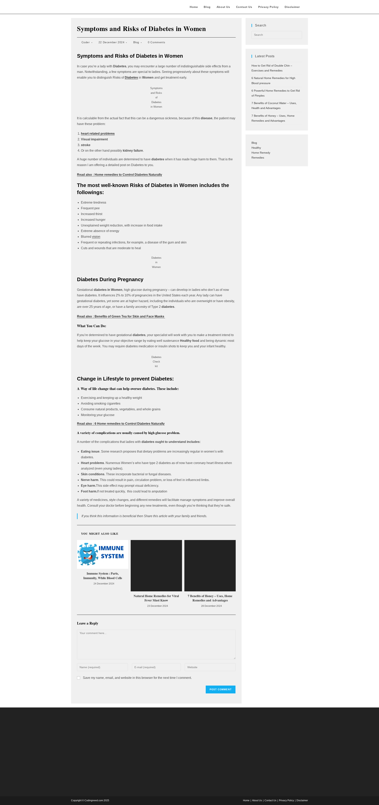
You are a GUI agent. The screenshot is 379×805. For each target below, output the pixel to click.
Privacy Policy (286, 800)
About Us (257, 800)
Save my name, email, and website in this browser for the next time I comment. (137, 677)
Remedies (257, 157)
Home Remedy (260, 152)
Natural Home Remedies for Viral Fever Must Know (156, 598)
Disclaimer (302, 800)
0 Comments (156, 42)
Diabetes (131, 77)
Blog (136, 42)
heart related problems (98, 133)
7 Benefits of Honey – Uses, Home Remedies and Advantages (210, 598)
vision (96, 236)
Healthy (256, 147)
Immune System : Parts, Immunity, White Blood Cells (102, 575)
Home (246, 800)
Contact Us (270, 800)
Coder (86, 42)
